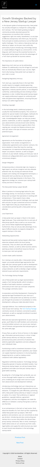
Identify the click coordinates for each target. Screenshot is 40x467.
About (20, 456)
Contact (20, 459)
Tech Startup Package (30, 309)
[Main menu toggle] (36, 5)
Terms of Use (20, 463)
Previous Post (20, 437)
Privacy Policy (20, 461)
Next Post (19, 443)
